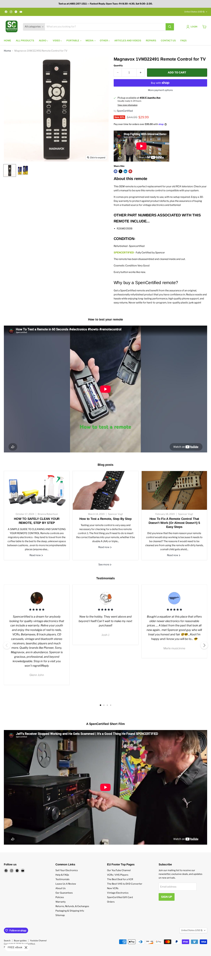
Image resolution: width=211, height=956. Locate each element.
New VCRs (112, 888)
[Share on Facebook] (115, 171)
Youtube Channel (38, 940)
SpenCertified (125, 110)
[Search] (170, 26)
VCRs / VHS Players (117, 874)
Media (90, 40)
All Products (25, 40)
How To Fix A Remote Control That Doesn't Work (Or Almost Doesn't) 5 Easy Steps (174, 522)
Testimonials (62, 879)
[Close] (26, 947)
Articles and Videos (127, 40)
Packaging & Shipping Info (69, 910)
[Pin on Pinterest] (130, 171)
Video (57, 40)
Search (7, 940)
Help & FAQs (62, 874)
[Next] (204, 645)
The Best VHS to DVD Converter (124, 883)
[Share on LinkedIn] (125, 171)
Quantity (118, 65)
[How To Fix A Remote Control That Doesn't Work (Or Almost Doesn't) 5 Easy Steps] (174, 490)
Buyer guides (20, 940)
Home (7, 40)
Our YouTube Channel (119, 870)
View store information (127, 105)
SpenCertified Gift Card (120, 897)
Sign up (166, 896)
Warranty (60, 901)
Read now (35, 555)
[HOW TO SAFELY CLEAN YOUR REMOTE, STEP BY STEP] (36, 490)
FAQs (183, 40)
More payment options (160, 90)
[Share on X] (120, 171)
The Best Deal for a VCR (120, 879)
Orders (111, 901)
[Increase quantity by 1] (141, 72)
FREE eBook (15, 947)
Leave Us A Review (65, 883)
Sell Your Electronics (66, 870)
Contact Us (168, 40)
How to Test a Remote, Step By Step (105, 518)
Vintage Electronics (118, 892)
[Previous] (7, 645)
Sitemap (60, 915)
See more (104, 564)
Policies (59, 897)
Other (104, 40)
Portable (73, 40)
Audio (43, 40)
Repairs (151, 40)
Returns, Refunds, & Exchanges (72, 906)
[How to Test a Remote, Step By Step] (105, 490)
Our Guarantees (64, 892)
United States (194, 11)
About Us (60, 888)
